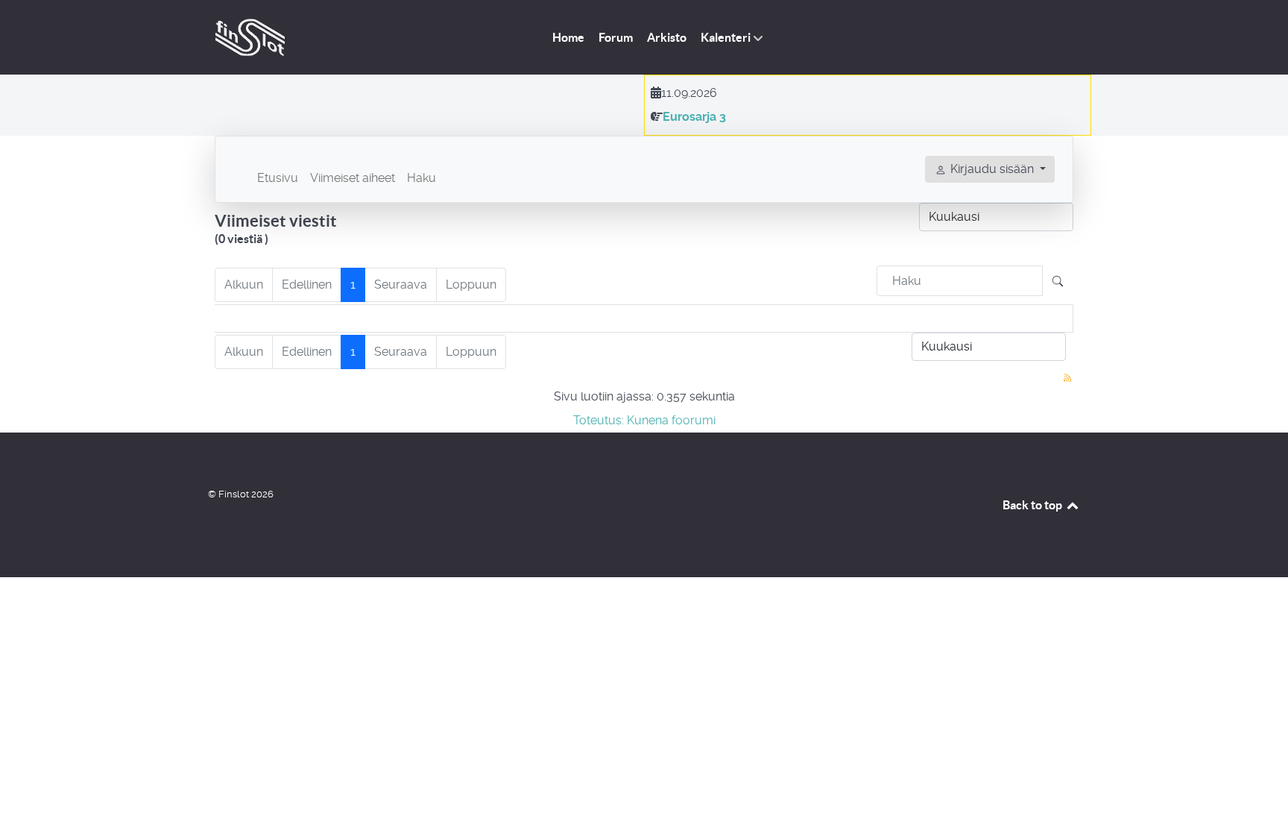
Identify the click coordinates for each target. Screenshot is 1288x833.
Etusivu (277, 178)
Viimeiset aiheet (352, 178)
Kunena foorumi (671, 420)
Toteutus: (598, 420)
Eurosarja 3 (694, 117)
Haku (421, 178)
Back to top (1033, 505)
